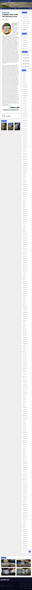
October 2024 (25, 118)
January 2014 (25, 384)
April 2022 (24, 180)
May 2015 (24, 351)
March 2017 (24, 306)
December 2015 (25, 337)
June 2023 (24, 151)
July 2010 (24, 471)
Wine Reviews (10, 124)
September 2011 (25, 442)
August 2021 (24, 196)
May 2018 (24, 277)
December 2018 (25, 262)
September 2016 (25, 318)
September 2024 (25, 120)
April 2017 (24, 304)
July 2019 (24, 248)
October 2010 (25, 465)
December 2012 (25, 411)
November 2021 (25, 190)
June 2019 (24, 250)
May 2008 (24, 525)
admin (9, 116)
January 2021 (25, 211)
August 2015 (24, 345)
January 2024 (25, 136)
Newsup (12, 585)
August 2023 (25, 147)
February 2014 (25, 382)
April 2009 (24, 502)
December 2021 (25, 188)
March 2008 (24, 529)
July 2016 (24, 322)
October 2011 (25, 440)
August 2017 (25, 295)
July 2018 (24, 273)
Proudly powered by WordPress (4, 585)
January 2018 (25, 285)
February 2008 (25, 531)
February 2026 (25, 85)
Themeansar (2, 586)
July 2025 (24, 99)
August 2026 (25, 72)
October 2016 (25, 316)
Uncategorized (25, 40)
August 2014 (25, 370)
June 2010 (24, 473)
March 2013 (24, 405)
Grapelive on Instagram (26, 23)
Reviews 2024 (25, 588)
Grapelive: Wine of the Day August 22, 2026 (8, 564)
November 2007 (25, 537)
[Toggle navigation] (15, 8)
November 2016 (25, 314)
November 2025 (25, 91)
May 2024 (24, 128)
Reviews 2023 (29, 586)
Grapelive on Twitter (26, 25)
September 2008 (25, 516)
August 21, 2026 (20, 565)
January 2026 (25, 87)
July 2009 (24, 496)
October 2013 (25, 390)
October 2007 (25, 539)
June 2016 (24, 324)
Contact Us (26, 583)
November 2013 (25, 388)
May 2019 (24, 252)
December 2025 (25, 89)
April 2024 (24, 130)
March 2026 (24, 83)
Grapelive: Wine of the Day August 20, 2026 (8, 572)
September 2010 (25, 467)
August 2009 (25, 494)
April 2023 (24, 155)
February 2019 (25, 258)
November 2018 (25, 264)
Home (18, 583)
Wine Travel (24, 48)
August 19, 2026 (20, 574)
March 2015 (24, 355)
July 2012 (24, 421)
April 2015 (24, 353)
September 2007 (25, 541)
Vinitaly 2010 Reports (26, 42)
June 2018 (24, 275)
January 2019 (25, 260)
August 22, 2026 (5, 565)
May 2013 (24, 401)
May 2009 (24, 500)
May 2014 (24, 376)
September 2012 (25, 417)
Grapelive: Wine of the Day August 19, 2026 (23, 572)
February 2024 (25, 134)
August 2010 (25, 469)
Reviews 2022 (25, 586)
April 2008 (24, 527)
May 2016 (24, 326)
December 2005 (25, 545)
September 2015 (25, 343)
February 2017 (25, 308)
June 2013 (24, 399)
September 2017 (25, 293)
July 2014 (24, 372)
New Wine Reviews (26, 27)
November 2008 (25, 512)
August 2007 (25, 543)
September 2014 (25, 368)
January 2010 (25, 483)
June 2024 (24, 126)
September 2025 (25, 95)
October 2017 (25, 291)
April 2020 (24, 229)
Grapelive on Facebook (26, 21)
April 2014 (24, 378)
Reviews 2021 (21, 586)
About (20, 583)
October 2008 (25, 514)
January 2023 (25, 161)
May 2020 (24, 227)
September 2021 (25, 194)
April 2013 (24, 403)
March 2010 (24, 479)
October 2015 (25, 341)
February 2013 (25, 407)
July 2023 (24, 149)
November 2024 (25, 116)
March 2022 (24, 182)
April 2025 (24, 105)
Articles (23, 583)
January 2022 (25, 186)
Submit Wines (29, 588)
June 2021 (24, 200)
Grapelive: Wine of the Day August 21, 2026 (23, 564)
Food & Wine (25, 38)
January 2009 (25, 508)
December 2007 (25, 535)
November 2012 (25, 413)
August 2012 (24, 419)
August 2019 (25, 246)
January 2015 (25, 359)
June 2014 (24, 374)
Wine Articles (10, 123)
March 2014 (24, 380)
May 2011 (24, 450)
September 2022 (25, 169)
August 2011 (24, 444)
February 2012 (25, 432)
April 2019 (24, 254)
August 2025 (25, 97)
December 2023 (25, 138)
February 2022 (25, 184)
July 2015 (24, 347)
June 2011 (24, 448)
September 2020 (25, 219)
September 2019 (25, 244)
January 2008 (25, 533)
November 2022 (25, 165)
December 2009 (25, 485)
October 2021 (25, 192)
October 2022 (25, 167)
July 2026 (24, 74)
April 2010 (24, 477)
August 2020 (25, 221)
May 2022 (24, 178)
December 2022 (25, 163)
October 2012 (25, 415)
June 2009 (24, 498)
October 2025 (25, 93)
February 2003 (25, 547)
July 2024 (24, 124)
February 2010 (25, 481)
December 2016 (25, 312)
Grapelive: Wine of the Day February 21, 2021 (14, 110)
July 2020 (24, 223)
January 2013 (25, 409)
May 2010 (24, 475)
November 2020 (25, 215)
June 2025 (24, 101)
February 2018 (25, 283)
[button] (29, 8)
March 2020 (24, 231)
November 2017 (25, 289)
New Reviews (29, 583)
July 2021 (24, 198)
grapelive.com (5, 580)
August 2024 (25, 122)
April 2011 (24, 452)
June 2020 (24, 225)
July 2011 (24, 446)
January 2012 (25, 434)
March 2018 (24, 281)
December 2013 (25, 386)
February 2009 (25, 506)
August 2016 (25, 320)
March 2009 (24, 504)
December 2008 (25, 510)
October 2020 (25, 217)
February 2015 (25, 357)
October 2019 (25, 242)
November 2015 (25, 339)
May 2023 (24, 153)
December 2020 (25, 213)
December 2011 (25, 436)
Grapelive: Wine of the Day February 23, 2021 (6, 110)
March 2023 (24, 157)
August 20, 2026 (5, 574)
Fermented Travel (25, 36)
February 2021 (25, 209)
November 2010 (25, 463)
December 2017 (25, 287)
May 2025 (24, 103)
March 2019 (24, 256)
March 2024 (24, 132)
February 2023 (25, 159)
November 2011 (25, 438)
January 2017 (25, 310)
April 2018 (24, 279)
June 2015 (24, 349)
